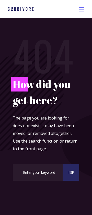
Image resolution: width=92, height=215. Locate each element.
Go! (71, 172)
